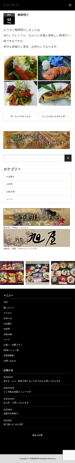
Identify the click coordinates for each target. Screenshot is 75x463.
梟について (8, 308)
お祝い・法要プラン (12, 345)
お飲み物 (10, 191)
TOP (5, 302)
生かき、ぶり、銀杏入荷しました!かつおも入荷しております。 (33, 381)
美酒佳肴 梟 (34, 459)
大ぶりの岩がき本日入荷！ (54, 116)
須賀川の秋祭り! (11, 413)
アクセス (7, 313)
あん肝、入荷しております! (16, 402)
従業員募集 (8, 355)
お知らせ (7, 318)
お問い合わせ (9, 361)
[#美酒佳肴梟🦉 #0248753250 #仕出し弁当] (12, 273)
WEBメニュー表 (11, 350)
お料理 (9, 184)
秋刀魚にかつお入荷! (13, 424)
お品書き (10, 176)
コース (9, 199)
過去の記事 (37, 435)
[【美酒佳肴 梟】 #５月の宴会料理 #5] (63, 273)
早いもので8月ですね (20, 116)
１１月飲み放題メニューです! (17, 392)
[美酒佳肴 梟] (11, 5)
